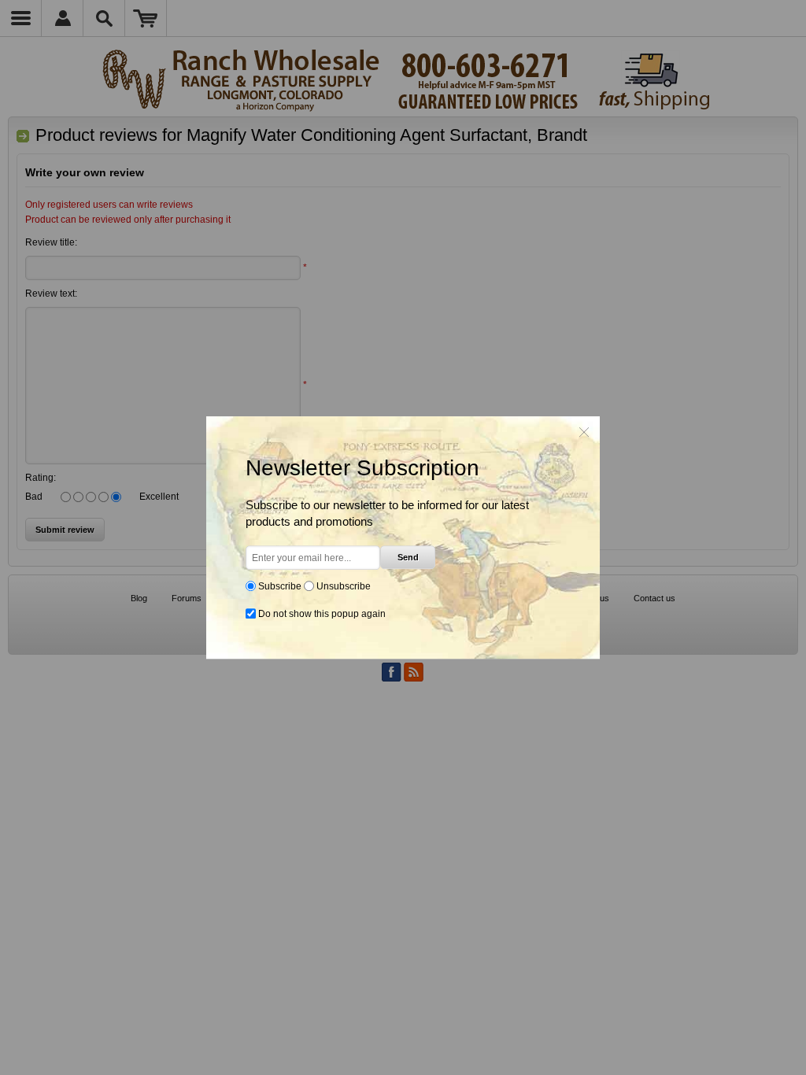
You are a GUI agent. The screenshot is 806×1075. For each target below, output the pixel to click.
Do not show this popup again (322, 613)
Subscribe (279, 586)
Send (408, 557)
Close (584, 432)
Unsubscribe (343, 586)
